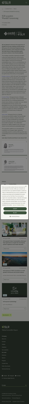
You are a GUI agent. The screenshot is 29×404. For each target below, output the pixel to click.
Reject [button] (15, 212)
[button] (14, 216)
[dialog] (14, 202)
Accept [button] (15, 208)
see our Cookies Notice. (19, 205)
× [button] (25, 186)
